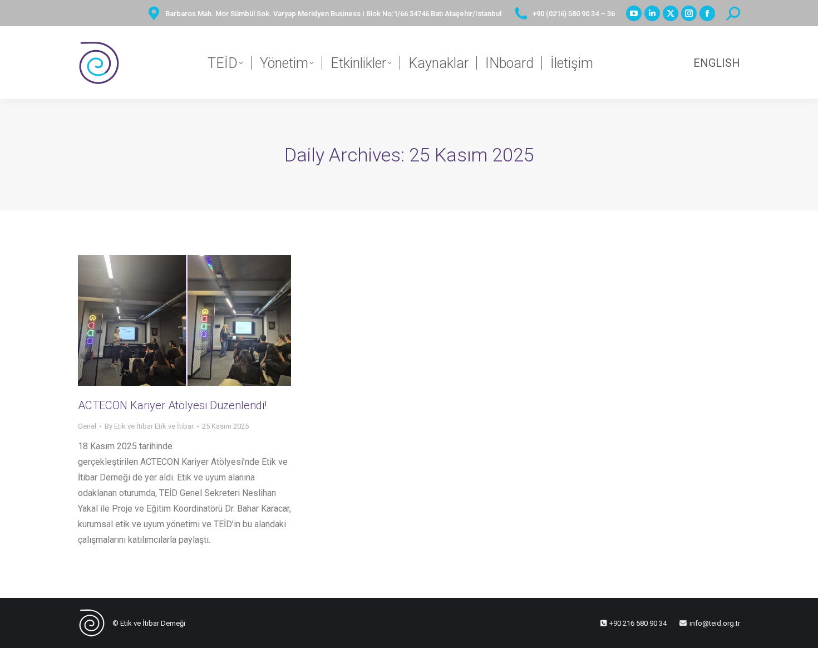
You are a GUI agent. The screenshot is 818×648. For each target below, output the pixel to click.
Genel (87, 426)
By (149, 426)
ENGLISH (716, 63)
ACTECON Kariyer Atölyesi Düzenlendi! (172, 405)
